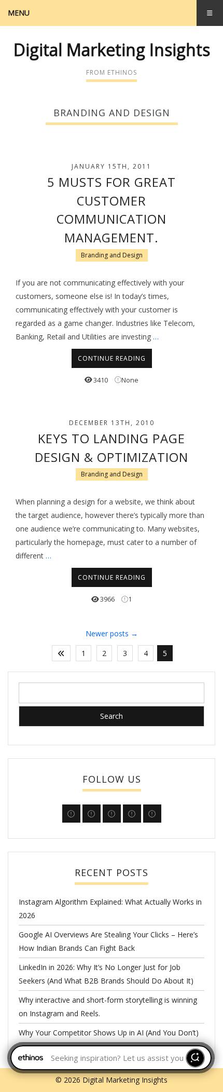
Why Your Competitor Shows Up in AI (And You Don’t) (109, 1033)
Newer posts (112, 633)
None (129, 380)
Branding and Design (112, 255)
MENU (19, 13)
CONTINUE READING (112, 358)
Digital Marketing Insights (111, 49)
